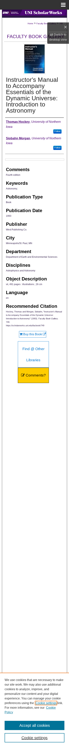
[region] (34, 710)
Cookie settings (46, 703)
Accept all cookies (34, 725)
